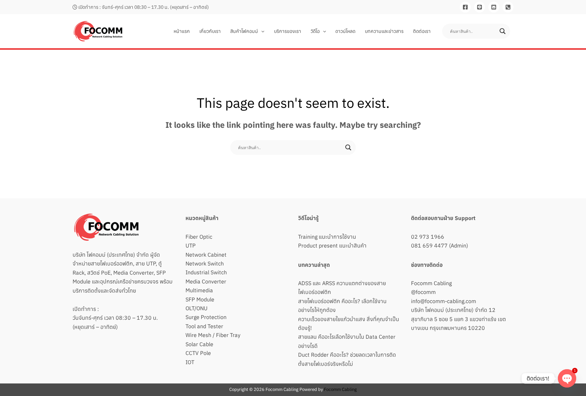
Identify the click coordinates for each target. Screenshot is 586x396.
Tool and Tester (204, 326)
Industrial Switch (206, 272)
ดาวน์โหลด (345, 31)
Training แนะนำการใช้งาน (327, 236)
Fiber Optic (198, 236)
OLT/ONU (196, 308)
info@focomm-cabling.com (443, 301)
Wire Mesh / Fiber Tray (212, 335)
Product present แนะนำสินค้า (332, 245)
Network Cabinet (206, 254)
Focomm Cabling (431, 283)
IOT (189, 362)
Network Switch (204, 263)
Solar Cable (199, 344)
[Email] (493, 7)
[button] (261, 31)
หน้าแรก (182, 31)
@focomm (423, 292)
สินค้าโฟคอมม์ (244, 31)
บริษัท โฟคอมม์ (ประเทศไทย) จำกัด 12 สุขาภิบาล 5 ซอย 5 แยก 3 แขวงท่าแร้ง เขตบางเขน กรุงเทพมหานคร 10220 (458, 318)
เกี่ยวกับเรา (210, 31)
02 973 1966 (427, 236)
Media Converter (205, 281)
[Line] (479, 7)
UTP (190, 245)
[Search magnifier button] (502, 31)
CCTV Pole (198, 353)
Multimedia (199, 290)
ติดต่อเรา (422, 31)
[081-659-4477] (508, 7)
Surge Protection (206, 317)
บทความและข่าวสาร (384, 31)
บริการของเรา (287, 31)
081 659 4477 (429, 245)
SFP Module (199, 299)
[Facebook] (465, 7)
